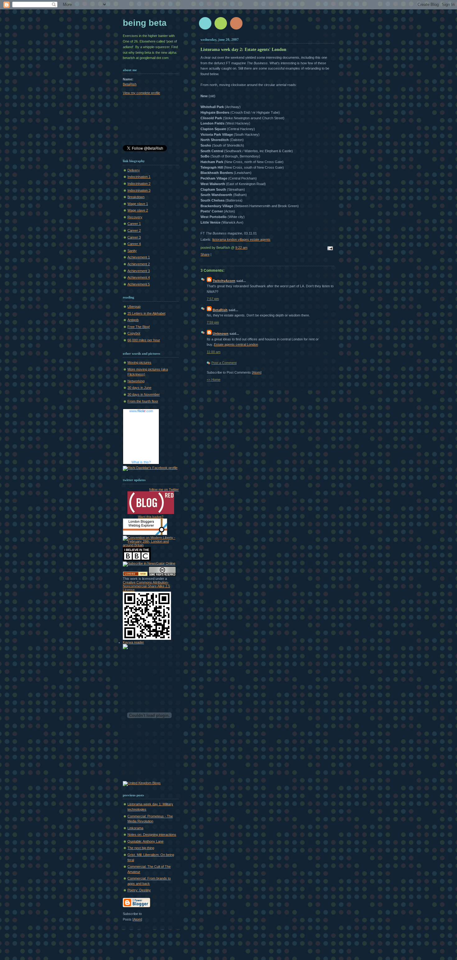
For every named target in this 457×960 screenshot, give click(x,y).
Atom (257, 372)
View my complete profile (141, 93)
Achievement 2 (138, 264)
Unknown (220, 333)
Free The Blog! (138, 327)
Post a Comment (224, 363)
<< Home (213, 379)
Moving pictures (139, 362)
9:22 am (241, 247)
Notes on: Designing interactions (151, 834)
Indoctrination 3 (138, 190)
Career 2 (134, 230)
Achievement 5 (138, 284)
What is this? (141, 462)
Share (205, 254)
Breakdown (136, 197)
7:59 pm (213, 322)
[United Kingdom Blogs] (142, 783)
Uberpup (134, 306)
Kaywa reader (133, 642)
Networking (136, 381)
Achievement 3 (138, 271)
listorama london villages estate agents (241, 239)
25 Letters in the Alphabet (146, 313)
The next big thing (140, 848)
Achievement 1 (138, 257)
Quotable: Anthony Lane (145, 841)
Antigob (133, 320)
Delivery (133, 170)
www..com (141, 411)
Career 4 (134, 244)
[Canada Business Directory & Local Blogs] (135, 575)
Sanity (132, 251)
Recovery (134, 217)
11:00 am (213, 352)
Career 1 (134, 223)
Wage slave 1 (137, 204)
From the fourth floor (142, 401)
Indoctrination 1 (138, 177)
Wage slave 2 (137, 210)
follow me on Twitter (164, 489)
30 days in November (143, 394)
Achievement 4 (138, 277)
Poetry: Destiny (139, 890)
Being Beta (145, 23)
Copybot (133, 333)
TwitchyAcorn (224, 281)
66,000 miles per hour (143, 340)
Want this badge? (151, 516)
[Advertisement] (151, 121)
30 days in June (139, 387)
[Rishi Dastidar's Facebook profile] (150, 468)
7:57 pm (213, 299)
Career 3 (134, 237)
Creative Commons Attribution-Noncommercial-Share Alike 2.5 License (146, 586)
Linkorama (135, 828)
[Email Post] (329, 249)
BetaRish (220, 310)
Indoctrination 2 (138, 183)
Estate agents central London (236, 344)
